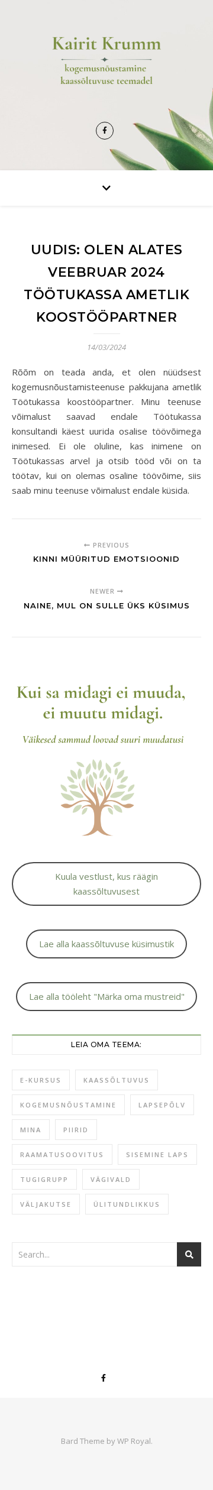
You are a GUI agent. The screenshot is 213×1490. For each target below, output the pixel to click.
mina (30, 1129)
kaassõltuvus (116, 1080)
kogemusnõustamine (68, 1104)
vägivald (111, 1179)
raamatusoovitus (62, 1154)
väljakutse (46, 1204)
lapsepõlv (162, 1104)
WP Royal (134, 1441)
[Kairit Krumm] (106, 70)
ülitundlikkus (126, 1204)
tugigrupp (44, 1179)
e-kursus (41, 1080)
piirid (76, 1129)
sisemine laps (157, 1154)
